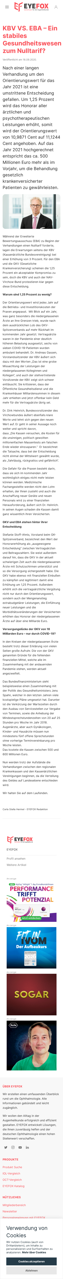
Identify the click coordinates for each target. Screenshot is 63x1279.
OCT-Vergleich (12, 1179)
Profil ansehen (16, 858)
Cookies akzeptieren (31, 1261)
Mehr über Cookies (34, 1252)
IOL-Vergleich (11, 1173)
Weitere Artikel (16, 865)
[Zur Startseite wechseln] (31, 7)
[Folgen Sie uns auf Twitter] (6, 1147)
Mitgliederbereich (14, 1205)
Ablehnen (31, 1270)
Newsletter (10, 1211)
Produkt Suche (12, 1167)
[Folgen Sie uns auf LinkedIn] (27, 1147)
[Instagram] (13, 1147)
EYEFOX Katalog (13, 1186)
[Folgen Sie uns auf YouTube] (20, 1147)
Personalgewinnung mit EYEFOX (24, 1217)
